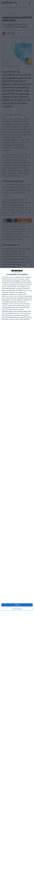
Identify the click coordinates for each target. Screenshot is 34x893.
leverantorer (12, 277)
